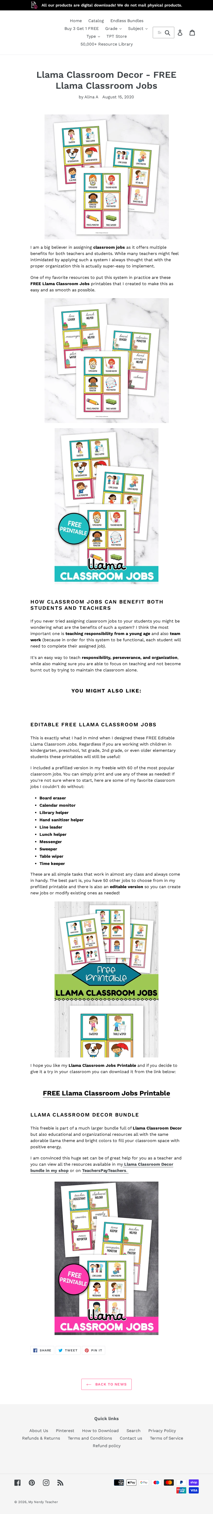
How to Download (100, 1430)
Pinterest (65, 1430)
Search (134, 1430)
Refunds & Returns (41, 1438)
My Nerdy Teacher (43, 1502)
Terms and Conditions (90, 1438)
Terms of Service (166, 1438)
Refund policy (107, 1445)
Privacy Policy (162, 1430)
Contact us (131, 1438)
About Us (38, 1430)
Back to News (110, 1384)
